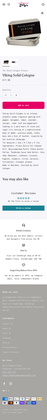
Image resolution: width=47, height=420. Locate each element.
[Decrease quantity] (6, 95)
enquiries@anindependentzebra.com (19, 375)
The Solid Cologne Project (15, 70)
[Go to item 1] (6, 62)
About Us (7, 328)
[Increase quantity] (16, 95)
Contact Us (8, 324)
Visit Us (7, 333)
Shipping (7, 338)
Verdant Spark (16, 412)
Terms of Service (11, 352)
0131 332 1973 (9, 372)
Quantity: (7, 90)
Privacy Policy (10, 347)
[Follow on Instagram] (10, 383)
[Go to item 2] (14, 62)
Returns (6, 342)
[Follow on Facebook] (4, 383)
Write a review (23, 208)
